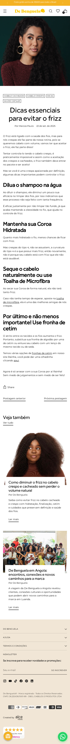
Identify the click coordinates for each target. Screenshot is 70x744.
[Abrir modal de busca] (50, 10)
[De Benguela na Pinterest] (27, 681)
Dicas (50, 96)
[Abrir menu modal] (4, 10)
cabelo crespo (35, 96)
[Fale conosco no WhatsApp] (62, 736)
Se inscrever (59, 670)
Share (10, 387)
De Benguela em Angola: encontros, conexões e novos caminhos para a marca (31, 574)
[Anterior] (7, 3)
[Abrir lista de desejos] (57, 10)
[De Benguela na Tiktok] (16, 681)
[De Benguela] (30, 11)
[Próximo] (62, 3)
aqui (16, 360)
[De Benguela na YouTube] (10, 681)
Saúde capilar (12, 101)
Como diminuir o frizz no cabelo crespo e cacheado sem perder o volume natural (34, 486)
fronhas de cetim (42, 353)
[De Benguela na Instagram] (5, 681)
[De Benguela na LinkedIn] (32, 681)
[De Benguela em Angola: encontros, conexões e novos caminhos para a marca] (35, 552)
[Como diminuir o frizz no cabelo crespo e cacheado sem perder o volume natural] (35, 457)
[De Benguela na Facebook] (21, 681)
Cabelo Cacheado (14, 96)
